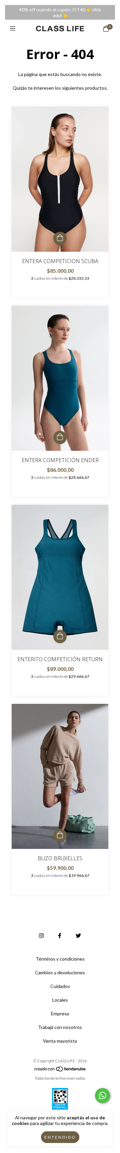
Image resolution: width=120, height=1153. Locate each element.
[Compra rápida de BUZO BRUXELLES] (60, 835)
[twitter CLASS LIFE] (78, 935)
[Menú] (14, 28)
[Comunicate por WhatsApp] (102, 1095)
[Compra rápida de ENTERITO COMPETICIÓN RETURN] (60, 636)
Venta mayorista (60, 1041)
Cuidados (60, 986)
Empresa (60, 1013)
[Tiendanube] (60, 1070)
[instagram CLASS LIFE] (41, 935)
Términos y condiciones (60, 959)
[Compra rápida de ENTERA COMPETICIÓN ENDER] (60, 437)
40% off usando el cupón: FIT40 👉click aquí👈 (60, 12)
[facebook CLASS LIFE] (59, 935)
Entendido (60, 1137)
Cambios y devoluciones (60, 972)
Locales (60, 1000)
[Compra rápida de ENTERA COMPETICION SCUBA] (60, 238)
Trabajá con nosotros (60, 1027)
